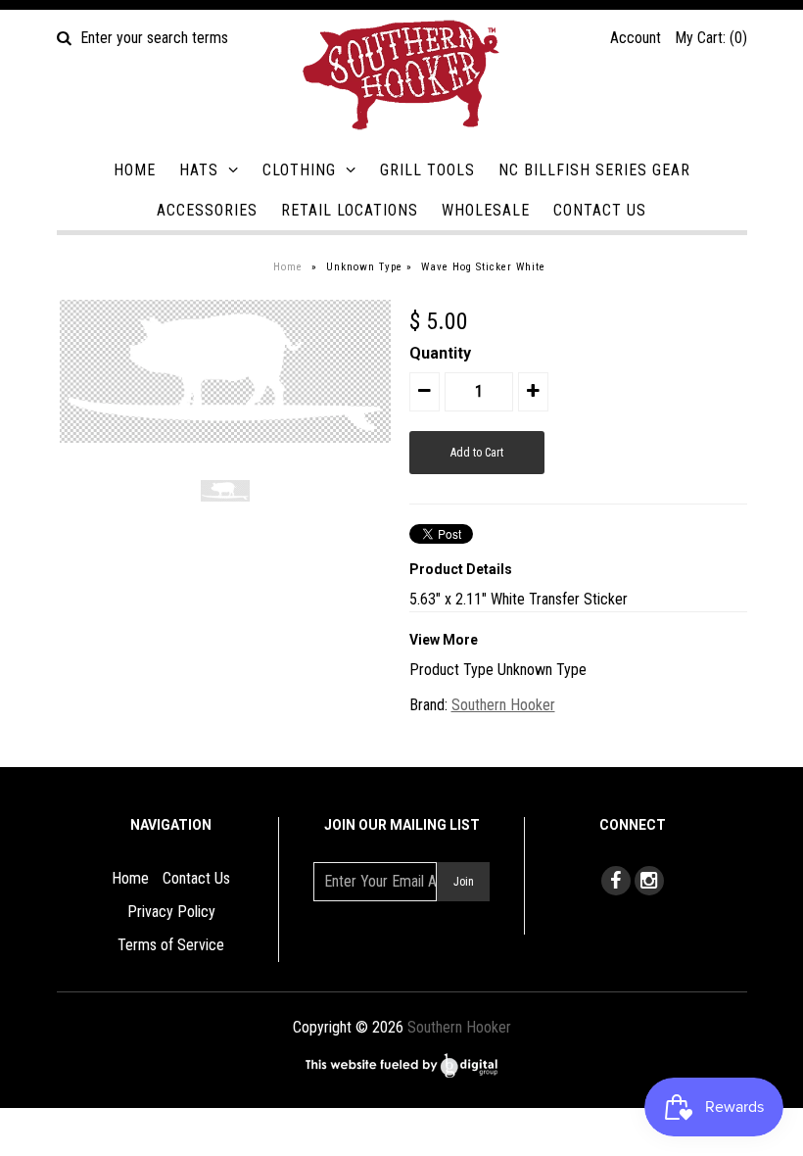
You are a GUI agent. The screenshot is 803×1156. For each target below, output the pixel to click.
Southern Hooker (503, 705)
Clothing (299, 170)
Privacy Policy (171, 911)
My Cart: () (711, 37)
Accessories (207, 210)
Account (635, 37)
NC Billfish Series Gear (594, 170)
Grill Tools (427, 170)
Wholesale (486, 210)
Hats (198, 170)
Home (135, 170)
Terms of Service (171, 945)
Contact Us (599, 210)
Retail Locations (349, 210)
